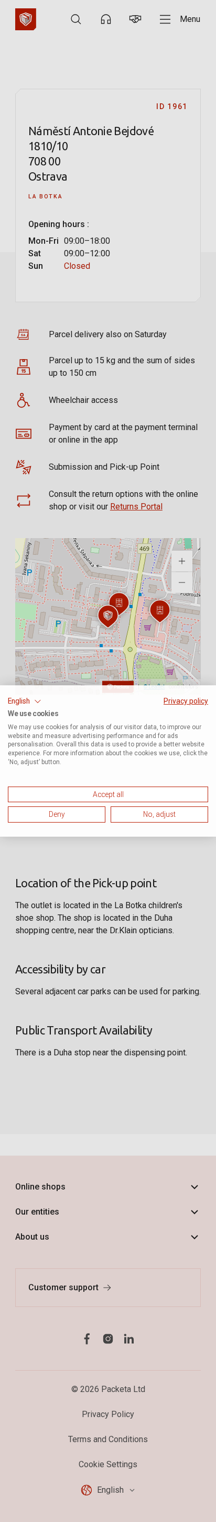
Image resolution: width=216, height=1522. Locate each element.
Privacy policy (186, 701)
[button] (24, 701)
